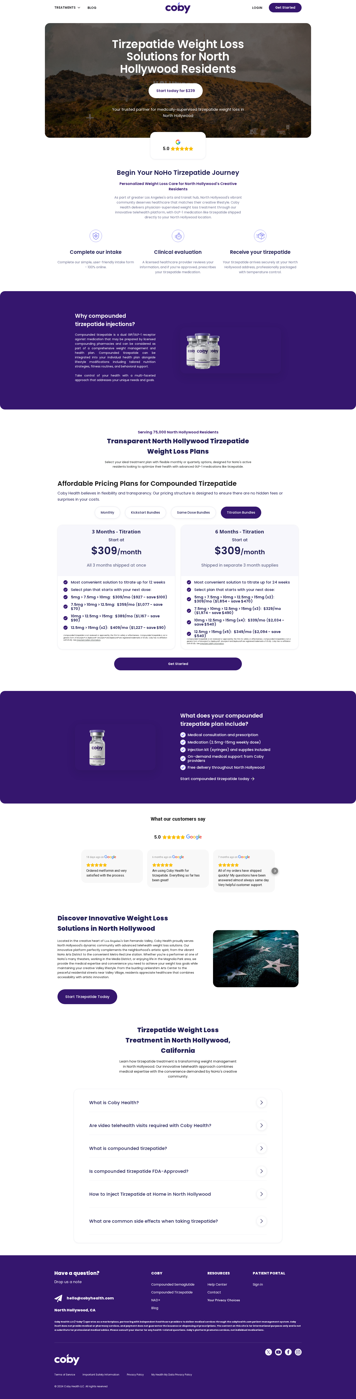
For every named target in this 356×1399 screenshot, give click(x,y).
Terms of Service (64, 1374)
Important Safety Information (101, 1374)
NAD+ (155, 1300)
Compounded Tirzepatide (172, 1292)
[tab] (107, 513)
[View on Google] (110, 857)
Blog (92, 8)
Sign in (258, 1284)
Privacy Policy (135, 1374)
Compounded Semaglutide (172, 1284)
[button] (67, 7)
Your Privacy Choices (223, 1300)
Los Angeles (112, 940)
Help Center (217, 1284)
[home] (178, 7)
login (257, 8)
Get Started (285, 7)
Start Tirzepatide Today (87, 996)
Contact (214, 1292)
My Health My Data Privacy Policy (171, 1374)
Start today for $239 (175, 90)
